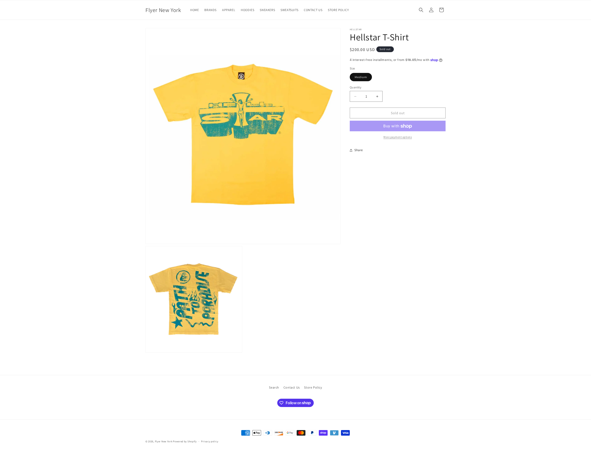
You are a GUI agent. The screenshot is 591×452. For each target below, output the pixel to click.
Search (274, 387)
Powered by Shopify (185, 441)
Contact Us (291, 387)
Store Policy (313, 387)
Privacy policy (209, 441)
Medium (363, 78)
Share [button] (358, 150)
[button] (421, 10)
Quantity (355, 87)
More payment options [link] (397, 137)
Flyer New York (163, 441)
